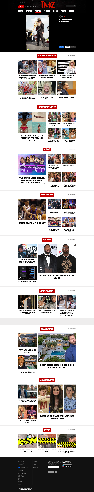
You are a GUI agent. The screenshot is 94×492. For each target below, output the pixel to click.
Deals (71, 11)
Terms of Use (20, 464)
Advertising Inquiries (36, 466)
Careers (34, 464)
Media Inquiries (35, 467)
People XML (20, 481)
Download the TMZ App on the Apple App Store (67, 462)
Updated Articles (21, 472)
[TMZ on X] (20, 2)
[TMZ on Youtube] (22, 2)
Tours (63, 11)
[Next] (64, 16)
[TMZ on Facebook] (19, 2)
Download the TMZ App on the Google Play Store (67, 465)
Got (21, 6)
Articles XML (20, 470)
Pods (55, 11)
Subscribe (58, 467)
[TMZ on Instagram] (24, 2)
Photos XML (20, 482)
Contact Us (35, 461)
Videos (47, 11)
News (20, 11)
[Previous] (60, 16)
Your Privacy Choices (24, 467)
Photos (38, 11)
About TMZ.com (21, 461)
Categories (20, 475)
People (19, 479)
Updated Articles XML (22, 473)
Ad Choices (20, 466)
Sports (29, 11)
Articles (19, 469)
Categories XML (21, 476)
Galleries (19, 478)
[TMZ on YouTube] (53, 472)
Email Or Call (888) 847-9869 (30, 6)
